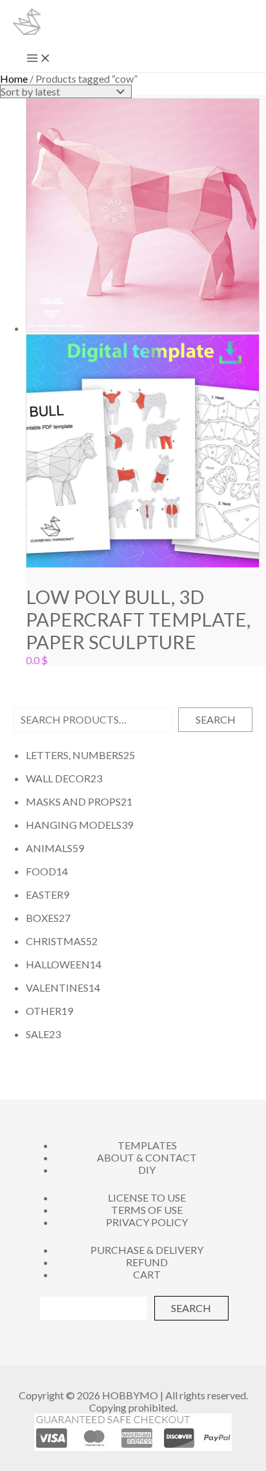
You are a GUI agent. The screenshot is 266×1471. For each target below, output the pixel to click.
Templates (147, 1145)
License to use (147, 1197)
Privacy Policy (147, 1222)
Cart (147, 1274)
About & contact (147, 1157)
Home (14, 78)
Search (216, 719)
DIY (147, 1169)
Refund (147, 1262)
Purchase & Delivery (146, 1250)
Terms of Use (147, 1210)
